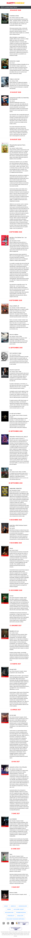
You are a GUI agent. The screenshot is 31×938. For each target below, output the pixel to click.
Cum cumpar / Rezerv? (19, 909)
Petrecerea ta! (11, 915)
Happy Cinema (15, 3)
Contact (6, 906)
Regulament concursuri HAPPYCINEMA (16, 919)
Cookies (9, 909)
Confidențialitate (23, 906)
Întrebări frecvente (21, 912)
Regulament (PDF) (9, 912)
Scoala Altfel (20, 915)
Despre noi (13, 906)
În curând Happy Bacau (10, 7)
